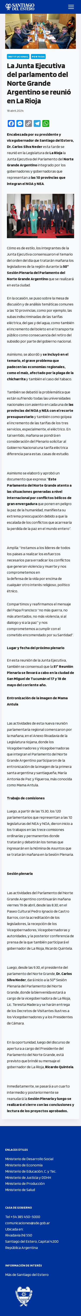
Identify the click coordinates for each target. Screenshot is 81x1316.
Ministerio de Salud (20, 1189)
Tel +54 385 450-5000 (22, 1216)
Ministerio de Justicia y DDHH (28, 1177)
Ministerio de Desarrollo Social (29, 1159)
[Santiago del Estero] (19, 6)
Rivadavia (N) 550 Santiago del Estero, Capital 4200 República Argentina (32, 1241)
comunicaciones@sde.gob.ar (27, 1223)
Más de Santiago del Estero (27, 1274)
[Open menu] (71, 6)
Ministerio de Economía (24, 1165)
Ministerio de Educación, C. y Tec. (30, 1171)
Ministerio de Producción (25, 1183)
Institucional (18, 56)
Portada (38, 56)
